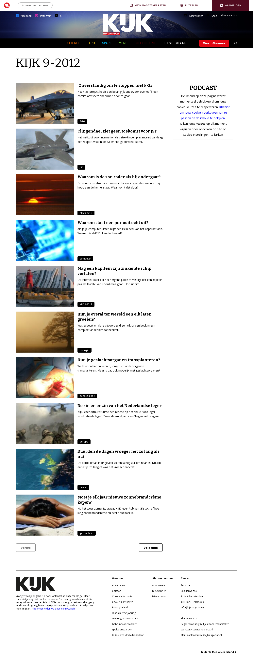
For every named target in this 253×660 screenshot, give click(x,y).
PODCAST (203, 87)
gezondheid (86, 533)
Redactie (186, 585)
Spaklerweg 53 (189, 591)
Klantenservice (229, 15)
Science (73, 43)
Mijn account (159, 596)
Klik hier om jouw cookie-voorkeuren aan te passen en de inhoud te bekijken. (205, 112)
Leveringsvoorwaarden (125, 618)
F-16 (82, 121)
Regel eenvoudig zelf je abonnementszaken (205, 624)
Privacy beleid (120, 607)
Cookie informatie (122, 596)
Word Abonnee (214, 43)
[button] (230, 5)
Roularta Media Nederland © (218, 652)
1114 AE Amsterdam (192, 596)
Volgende (151, 548)
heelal (83, 487)
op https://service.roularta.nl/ (197, 629)
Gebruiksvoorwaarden (124, 624)
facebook (26, 16)
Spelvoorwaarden (122, 629)
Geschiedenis (145, 43)
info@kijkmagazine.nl (192, 607)
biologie (84, 350)
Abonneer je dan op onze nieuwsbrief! (53, 608)
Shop (214, 16)
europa (84, 441)
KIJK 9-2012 (86, 213)
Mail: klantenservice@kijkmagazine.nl (201, 635)
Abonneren (158, 585)
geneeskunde (87, 396)
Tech (91, 43)
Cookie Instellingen (122, 602)
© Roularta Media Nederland (128, 635)
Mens (123, 43)
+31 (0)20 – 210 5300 (192, 602)
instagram (45, 16)
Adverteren (118, 585)
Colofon (116, 591)
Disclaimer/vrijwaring (124, 613)
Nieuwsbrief (196, 16)
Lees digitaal (175, 43)
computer (85, 258)
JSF (81, 167)
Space (106, 43)
